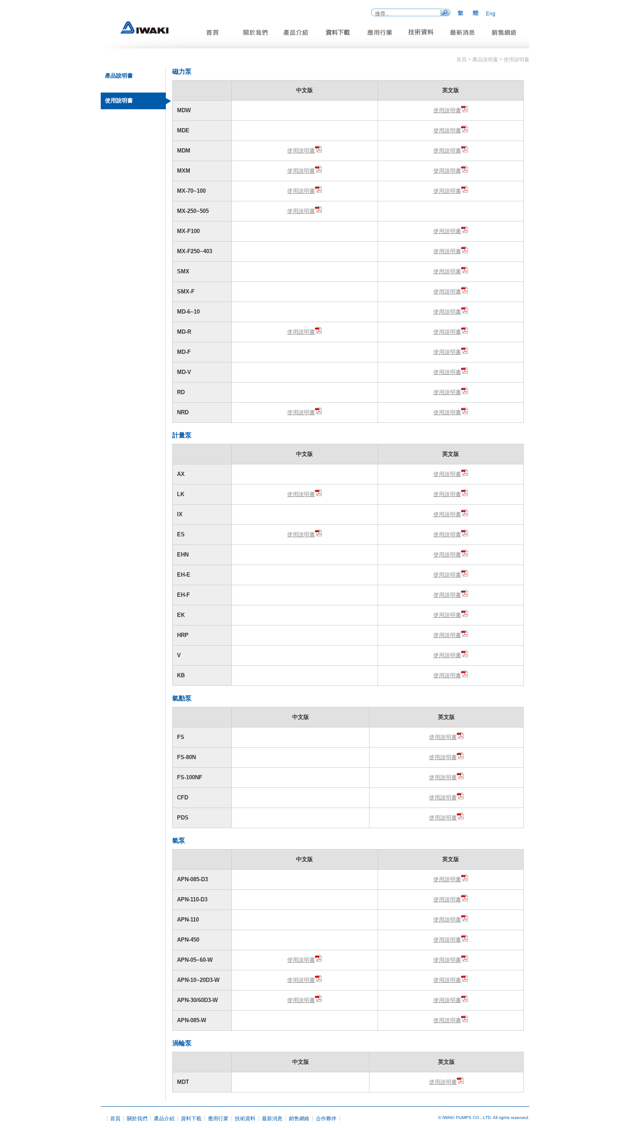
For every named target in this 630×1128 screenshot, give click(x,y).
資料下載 (191, 1119)
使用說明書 (447, 110)
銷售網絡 (299, 1119)
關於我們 (137, 1119)
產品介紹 (164, 1119)
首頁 (115, 1119)
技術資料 (245, 1119)
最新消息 (272, 1119)
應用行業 (218, 1119)
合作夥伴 (326, 1119)
